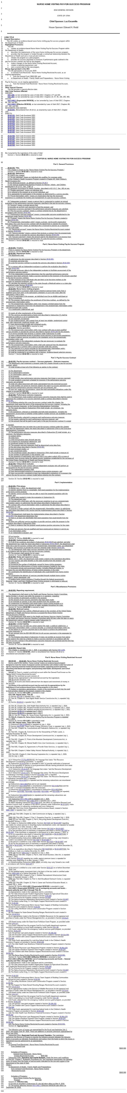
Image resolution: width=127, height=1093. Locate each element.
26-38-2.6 (20, 713)
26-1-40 (19, 696)
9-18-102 (15, 903)
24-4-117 (15, 924)
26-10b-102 (52, 933)
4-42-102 (48, 896)
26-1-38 (55, 927)
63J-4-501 (40, 775)
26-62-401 (11, 132)
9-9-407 (65, 899)
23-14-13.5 (16, 914)
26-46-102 (9, 946)
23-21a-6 (65, 918)
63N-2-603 (15, 873)
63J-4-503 (36, 791)
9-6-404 (48, 897)
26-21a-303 (65, 935)
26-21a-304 (10, 938)
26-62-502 (11, 141)
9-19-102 (37, 907)
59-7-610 (47, 823)
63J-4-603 (23, 795)
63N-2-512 (25, 853)
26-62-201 (11, 119)
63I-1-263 (11, 97)
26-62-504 (11, 145)
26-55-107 (62, 950)
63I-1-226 (11, 95)
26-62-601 (11, 110)
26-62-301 (11, 127)
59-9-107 (20, 858)
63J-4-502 (28, 791)
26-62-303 (11, 130)
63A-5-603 (20, 726)
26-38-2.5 (20, 711)
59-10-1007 (58, 823)
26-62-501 (11, 140)
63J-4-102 (22, 780)
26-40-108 (40, 942)
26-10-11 (20, 702)
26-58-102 (9, 953)
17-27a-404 (25, 760)
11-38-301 (9, 910)
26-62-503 (11, 143)
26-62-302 (11, 128)
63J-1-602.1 (12, 100)
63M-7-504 (10, 810)
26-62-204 (11, 125)
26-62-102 (11, 117)
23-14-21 (22, 763)
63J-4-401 (23, 784)
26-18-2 (45, 183)
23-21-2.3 (24, 773)
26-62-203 (11, 123)
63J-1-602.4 (31, 801)
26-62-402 (11, 136)
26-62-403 (11, 138)
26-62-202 (11, 121)
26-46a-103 (63, 948)
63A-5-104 (23, 724)
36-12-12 (64, 804)
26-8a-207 (17, 931)
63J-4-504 (44, 791)
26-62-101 (11, 115)
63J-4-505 (56, 791)
